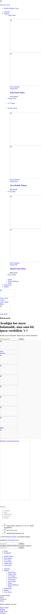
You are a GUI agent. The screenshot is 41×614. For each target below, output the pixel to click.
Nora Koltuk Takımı (18, 185)
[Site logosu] (7, 296)
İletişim (6, 518)
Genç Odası (11, 191)
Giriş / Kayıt (8, 592)
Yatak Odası (12, 15)
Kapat (2, 597)
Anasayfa (7, 511)
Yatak (10, 283)
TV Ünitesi (11, 103)
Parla (1, 351)
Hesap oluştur (4, 608)
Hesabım (7, 516)
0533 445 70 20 (5, 5)
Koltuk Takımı (12, 108)
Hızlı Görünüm (15, 87)
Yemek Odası (12, 98)
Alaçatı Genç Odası (18, 269)
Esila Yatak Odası (17, 93)
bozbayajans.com (13, 540)
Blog (5, 512)
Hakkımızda (8, 514)
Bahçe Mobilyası (13, 281)
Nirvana (2, 353)
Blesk (2, 428)
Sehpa (10, 279)
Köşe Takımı (12, 275)
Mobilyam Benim (10, 537)
